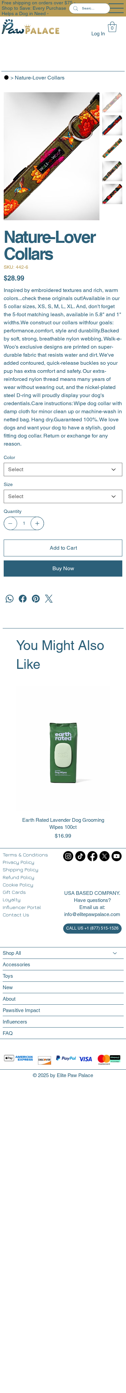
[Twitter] (49, 599)
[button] (112, 27)
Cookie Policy (18, 884)
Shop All (12, 953)
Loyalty (11, 899)
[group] (63, 763)
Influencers (15, 1022)
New (8, 987)
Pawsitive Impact (21, 1010)
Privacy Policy (18, 862)
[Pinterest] (36, 599)
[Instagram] (68, 856)
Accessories (16, 964)
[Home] (6, 77)
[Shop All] (115, 953)
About (9, 999)
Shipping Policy (20, 869)
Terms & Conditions (25, 854)
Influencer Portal (22, 907)
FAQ (8, 1033)
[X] (104, 856)
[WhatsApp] (9, 599)
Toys (8, 976)
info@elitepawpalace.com (92, 914)
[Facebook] (23, 599)
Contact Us (16, 914)
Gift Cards (14, 892)
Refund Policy (18, 877)
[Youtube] (117, 856)
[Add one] (37, 523)
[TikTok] (80, 856)
